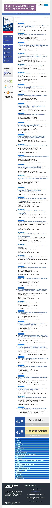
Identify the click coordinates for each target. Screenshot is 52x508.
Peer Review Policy (19, 450)
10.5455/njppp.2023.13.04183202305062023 (38, 110)
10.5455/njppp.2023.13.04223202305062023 (26, 132)
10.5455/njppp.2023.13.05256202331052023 (38, 61)
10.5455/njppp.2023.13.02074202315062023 (38, 362)
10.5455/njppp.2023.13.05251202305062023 (38, 161)
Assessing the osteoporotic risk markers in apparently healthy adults (31, 65)
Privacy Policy (18, 462)
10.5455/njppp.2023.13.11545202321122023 (26, 285)
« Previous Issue (18, 17)
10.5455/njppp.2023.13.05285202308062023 (38, 342)
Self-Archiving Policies (20, 466)
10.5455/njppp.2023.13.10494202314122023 (26, 252)
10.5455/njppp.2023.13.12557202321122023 (26, 298)
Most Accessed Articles (7, 53)
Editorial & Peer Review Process (21, 452)
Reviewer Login (41, 0)
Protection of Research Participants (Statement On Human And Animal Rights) (30, 460)
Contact (46, 0)
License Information (19, 476)
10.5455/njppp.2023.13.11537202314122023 (38, 263)
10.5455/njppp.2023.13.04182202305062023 (38, 194)
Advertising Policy (19, 472)
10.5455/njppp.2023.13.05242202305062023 (38, 141)
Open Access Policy (19, 444)
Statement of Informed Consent (21, 470)
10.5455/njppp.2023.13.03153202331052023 (26, 50)
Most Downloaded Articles (8, 57)
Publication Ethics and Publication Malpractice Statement (26, 454)
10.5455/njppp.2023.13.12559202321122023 (26, 308)
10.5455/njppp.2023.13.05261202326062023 (38, 413)
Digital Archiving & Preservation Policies (23, 468)
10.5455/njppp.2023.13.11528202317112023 (26, 206)
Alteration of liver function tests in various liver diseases (29, 302)
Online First (6, 40)
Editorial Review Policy (20, 448)
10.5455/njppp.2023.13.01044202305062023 (38, 100)
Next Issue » (46, 17)
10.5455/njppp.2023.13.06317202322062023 (26, 404)
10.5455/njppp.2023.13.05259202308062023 (26, 331)
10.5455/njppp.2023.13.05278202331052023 (38, 69)
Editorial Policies (19, 446)
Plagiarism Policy (19, 458)
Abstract (19, 30)
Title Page (7, 75)
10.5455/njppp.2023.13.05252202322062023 (38, 393)
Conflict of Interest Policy (20, 456)
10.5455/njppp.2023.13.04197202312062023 (38, 354)
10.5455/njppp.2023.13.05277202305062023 (26, 184)
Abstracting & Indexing (7, 49)
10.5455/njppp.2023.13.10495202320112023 (38, 217)
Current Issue (8, 37)
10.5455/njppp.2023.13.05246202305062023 (26, 152)
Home (35, 0)
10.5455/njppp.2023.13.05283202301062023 (38, 91)
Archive (5, 43)
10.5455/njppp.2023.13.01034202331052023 (38, 39)
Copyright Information (20, 478)
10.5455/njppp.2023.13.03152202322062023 (38, 384)
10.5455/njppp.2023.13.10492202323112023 (26, 229)
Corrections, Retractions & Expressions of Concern (25, 464)
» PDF (25, 30)
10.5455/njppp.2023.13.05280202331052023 (26, 81)
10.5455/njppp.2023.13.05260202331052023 (38, 172)
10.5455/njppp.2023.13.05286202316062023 (26, 373)
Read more (7, 497)
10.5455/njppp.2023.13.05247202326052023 (38, 30)
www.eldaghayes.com (35, 491)
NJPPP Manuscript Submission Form (8, 72)
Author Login (18, 438)
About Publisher (18, 442)
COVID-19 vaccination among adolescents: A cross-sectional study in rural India (33, 358)
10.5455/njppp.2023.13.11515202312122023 (38, 241)
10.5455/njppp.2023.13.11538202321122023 (26, 274)
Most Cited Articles (6, 61)
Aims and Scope (7, 45)
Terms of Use (18, 474)
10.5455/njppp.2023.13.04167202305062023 (38, 119)
